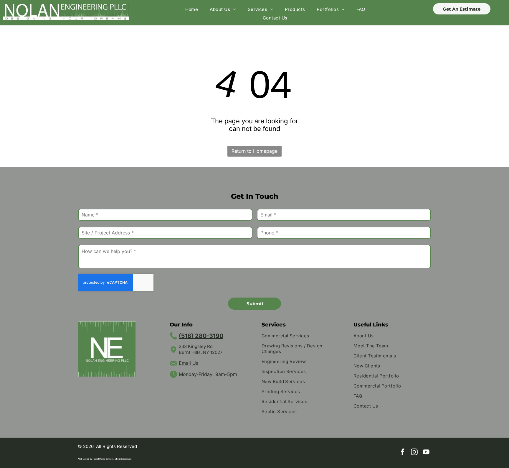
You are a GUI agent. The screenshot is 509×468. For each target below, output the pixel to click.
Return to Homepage (254, 151)
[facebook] (402, 453)
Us (195, 363)
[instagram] (414, 453)
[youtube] (426, 453)
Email (185, 363)
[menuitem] (191, 9)
